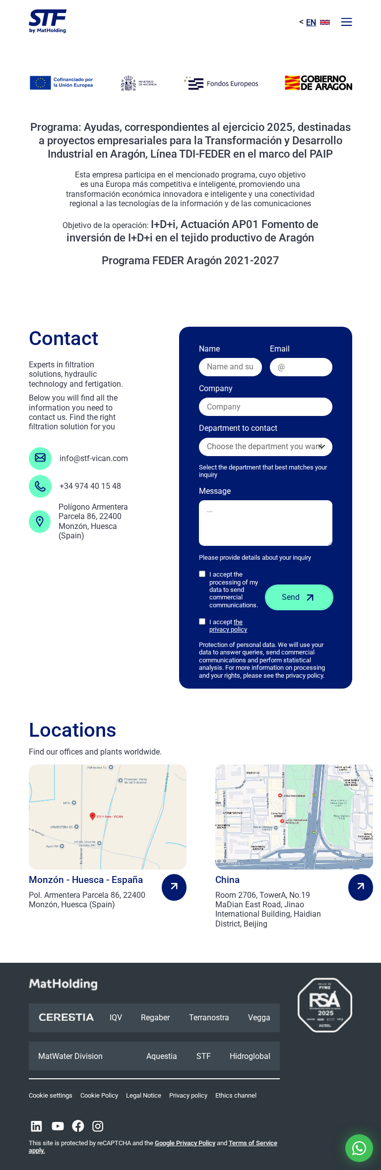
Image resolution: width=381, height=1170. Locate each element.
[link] (97, 837)
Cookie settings (50, 1095)
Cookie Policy (99, 1095)
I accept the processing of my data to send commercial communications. (233, 589)
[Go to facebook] (78, 1127)
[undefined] (174, 887)
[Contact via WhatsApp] (359, 1148)
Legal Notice (143, 1095)
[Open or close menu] (346, 22)
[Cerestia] (66, 1018)
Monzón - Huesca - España (86, 879)
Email (280, 348)
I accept (228, 625)
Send (291, 597)
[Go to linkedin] (36, 1127)
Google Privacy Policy (185, 1143)
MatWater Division (70, 1056)
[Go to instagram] (97, 1127)
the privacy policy (228, 625)
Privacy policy (188, 1095)
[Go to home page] (47, 22)
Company (216, 388)
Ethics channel (235, 1095)
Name (209, 348)
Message (215, 491)
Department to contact (263, 450)
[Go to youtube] (58, 1127)
